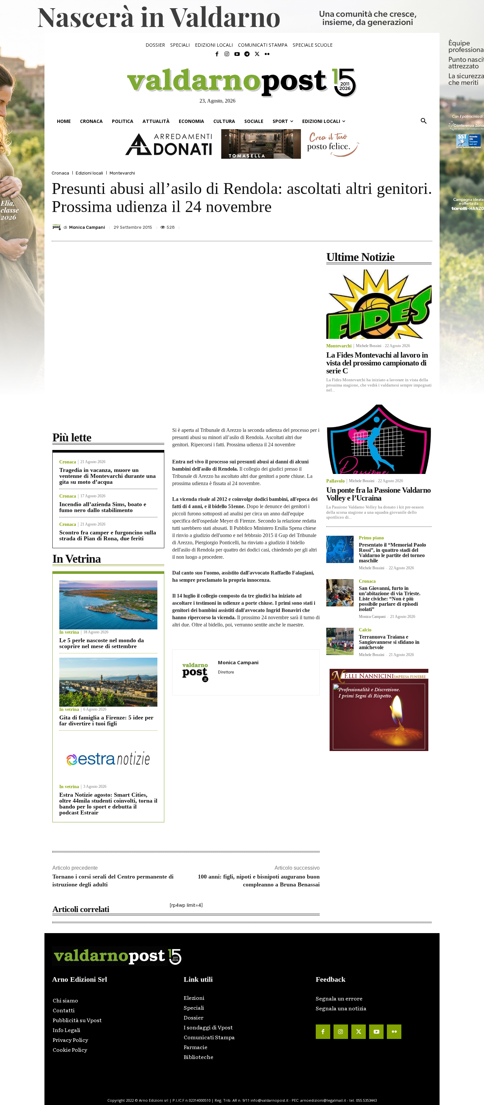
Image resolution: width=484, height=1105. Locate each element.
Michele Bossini (368, 345)
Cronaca (60, 173)
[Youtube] (237, 54)
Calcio (365, 630)
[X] (364, 225)
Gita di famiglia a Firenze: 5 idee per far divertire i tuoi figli (106, 720)
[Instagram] (227, 54)
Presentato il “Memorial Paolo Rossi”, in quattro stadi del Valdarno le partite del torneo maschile (392, 552)
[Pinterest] (379, 225)
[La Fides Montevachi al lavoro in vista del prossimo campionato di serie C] (379, 304)
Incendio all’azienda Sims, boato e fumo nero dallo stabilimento (102, 507)
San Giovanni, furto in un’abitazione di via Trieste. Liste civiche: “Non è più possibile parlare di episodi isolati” (389, 598)
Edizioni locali (89, 173)
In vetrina (69, 632)
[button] (424, 121)
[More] (425, 225)
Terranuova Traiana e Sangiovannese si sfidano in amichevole (389, 642)
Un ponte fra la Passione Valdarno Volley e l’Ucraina (378, 494)
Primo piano (371, 538)
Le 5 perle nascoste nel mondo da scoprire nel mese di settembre (101, 643)
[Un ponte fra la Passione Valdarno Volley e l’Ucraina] (379, 439)
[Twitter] (257, 54)
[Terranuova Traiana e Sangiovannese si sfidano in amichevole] (340, 641)
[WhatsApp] (410, 225)
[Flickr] (267, 54)
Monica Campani (87, 227)
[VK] (394, 225)
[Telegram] (247, 54)
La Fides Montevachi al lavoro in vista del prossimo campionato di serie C (377, 363)
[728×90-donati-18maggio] (242, 144)
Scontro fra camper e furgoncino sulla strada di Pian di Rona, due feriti (107, 535)
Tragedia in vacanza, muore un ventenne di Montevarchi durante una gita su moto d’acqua (107, 476)
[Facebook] (217, 54)
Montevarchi (122, 173)
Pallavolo (335, 481)
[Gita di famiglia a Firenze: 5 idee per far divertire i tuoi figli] (108, 682)
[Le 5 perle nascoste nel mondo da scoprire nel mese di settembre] (108, 604)
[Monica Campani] (58, 227)
